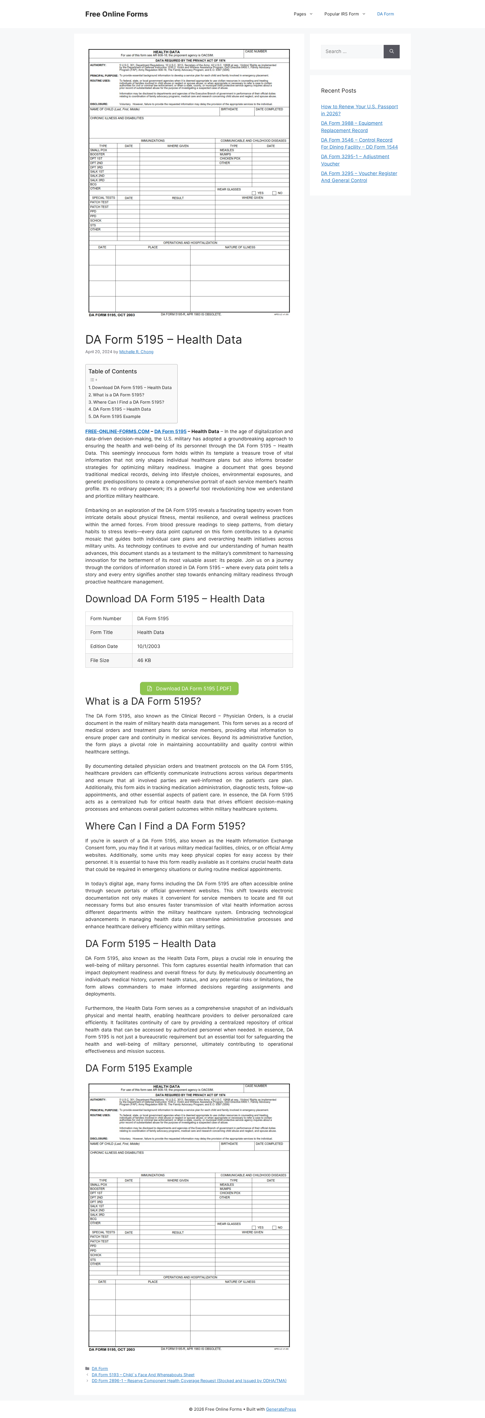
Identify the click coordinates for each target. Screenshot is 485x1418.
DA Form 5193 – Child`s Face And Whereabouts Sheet (143, 1374)
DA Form (385, 14)
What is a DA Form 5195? (118, 394)
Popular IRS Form (341, 14)
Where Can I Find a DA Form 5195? (128, 402)
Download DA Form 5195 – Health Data (132, 387)
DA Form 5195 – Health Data (122, 409)
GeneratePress (281, 1409)
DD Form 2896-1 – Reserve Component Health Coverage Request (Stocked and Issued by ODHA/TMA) (189, 1380)
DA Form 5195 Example (117, 416)
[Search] (392, 51)
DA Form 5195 (170, 431)
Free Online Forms (116, 14)
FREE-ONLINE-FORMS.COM (117, 431)
